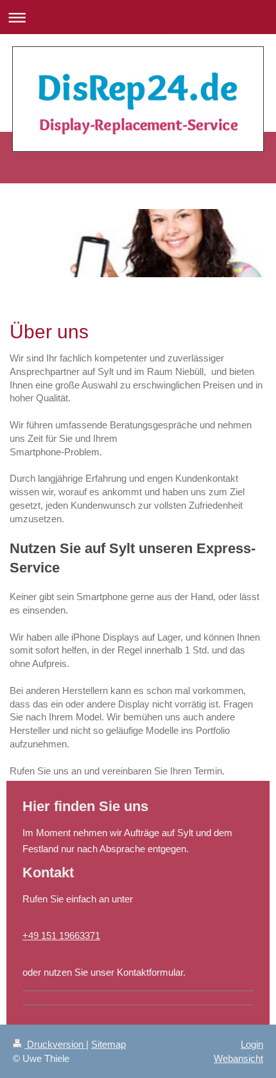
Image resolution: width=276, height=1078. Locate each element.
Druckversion (55, 1044)
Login (252, 1044)
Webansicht (238, 1058)
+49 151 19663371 (61, 935)
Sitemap (108, 1044)
